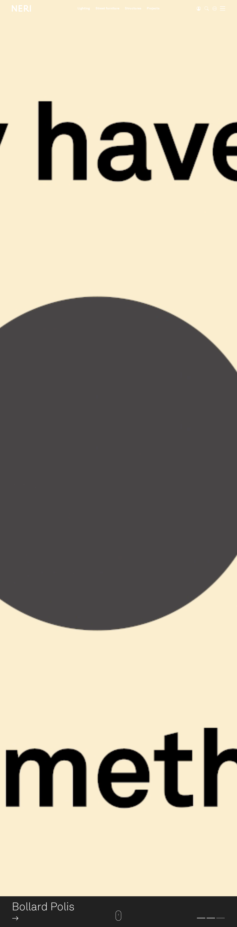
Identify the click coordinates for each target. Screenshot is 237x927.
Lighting (84, 8)
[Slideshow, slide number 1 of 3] (201, 918)
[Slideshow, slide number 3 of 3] (220, 918)
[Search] (206, 8)
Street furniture (108, 8)
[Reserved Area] (198, 8)
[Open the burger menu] (222, 8)
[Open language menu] (214, 8)
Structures (133, 8)
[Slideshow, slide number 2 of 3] (211, 918)
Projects (153, 8)
